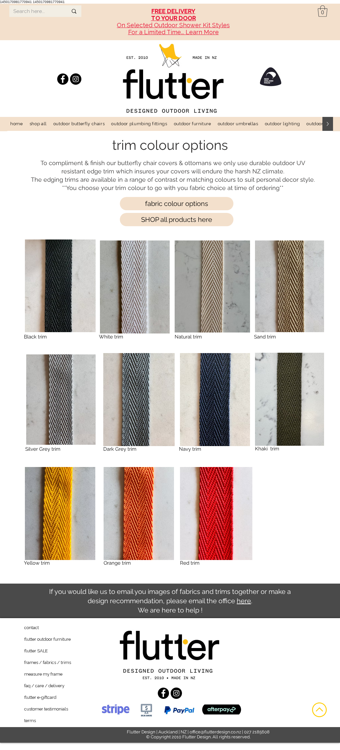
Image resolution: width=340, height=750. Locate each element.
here (244, 601)
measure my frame (43, 674)
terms (30, 720)
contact (31, 627)
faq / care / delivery (44, 685)
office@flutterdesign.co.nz (215, 731)
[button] (322, 11)
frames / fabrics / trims (47, 662)
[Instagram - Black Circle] (75, 79)
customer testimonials (46, 708)
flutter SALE (36, 650)
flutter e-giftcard (40, 697)
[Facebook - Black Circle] (62, 79)
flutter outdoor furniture (47, 639)
